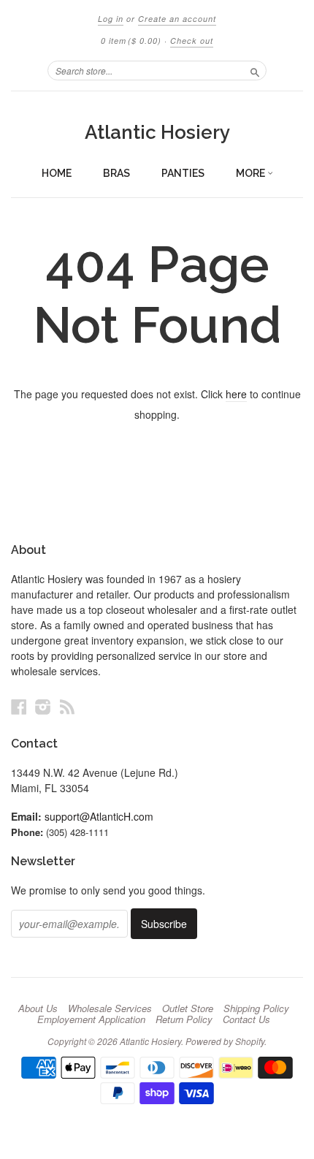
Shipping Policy (256, 1008)
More (251, 173)
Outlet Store (187, 1008)
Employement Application (91, 1019)
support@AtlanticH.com (99, 816)
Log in (110, 18)
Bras (116, 173)
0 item (131, 40)
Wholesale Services (110, 1008)
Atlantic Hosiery (157, 132)
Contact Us (246, 1019)
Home (57, 173)
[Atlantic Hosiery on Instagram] (43, 706)
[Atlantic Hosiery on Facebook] (19, 706)
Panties (182, 173)
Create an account (177, 18)
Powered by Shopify (224, 1041)
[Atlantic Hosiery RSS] (67, 706)
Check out (191, 40)
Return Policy (184, 1019)
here (236, 394)
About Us (38, 1008)
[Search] (254, 70)
